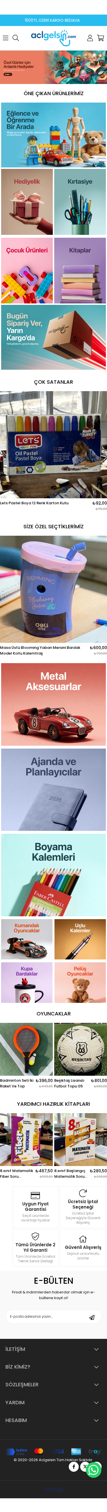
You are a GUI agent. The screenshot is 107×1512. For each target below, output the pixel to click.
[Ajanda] (53, 790)
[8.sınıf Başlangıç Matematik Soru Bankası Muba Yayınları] (80, 1139)
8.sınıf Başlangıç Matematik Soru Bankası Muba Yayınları (69, 1173)
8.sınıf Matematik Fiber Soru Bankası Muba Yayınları (16, 1173)
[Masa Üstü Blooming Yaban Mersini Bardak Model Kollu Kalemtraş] (53, 589)
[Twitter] (85, 1467)
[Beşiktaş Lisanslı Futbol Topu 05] (80, 1049)
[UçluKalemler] (80, 939)
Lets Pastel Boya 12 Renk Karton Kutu (34, 503)
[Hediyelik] (53, 67)
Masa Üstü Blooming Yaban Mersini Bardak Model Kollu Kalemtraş (40, 650)
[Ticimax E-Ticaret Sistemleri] (53, 1490)
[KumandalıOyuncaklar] (27, 939)
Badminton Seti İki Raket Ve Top (16, 1083)
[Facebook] (74, 1467)
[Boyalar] (53, 875)
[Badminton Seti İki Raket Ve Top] (26, 1049)
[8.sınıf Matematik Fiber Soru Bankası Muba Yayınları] (26, 1139)
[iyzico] (53, 1451)
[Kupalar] (27, 982)
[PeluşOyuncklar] (80, 982)
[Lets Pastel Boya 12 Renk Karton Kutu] (53, 444)
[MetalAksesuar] (53, 704)
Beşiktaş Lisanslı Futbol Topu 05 (69, 1083)
